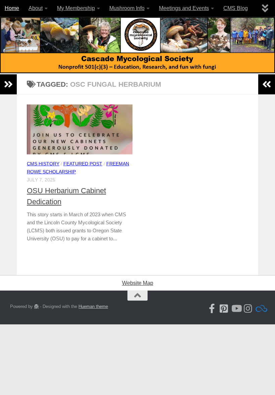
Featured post (82, 163)
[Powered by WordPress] (36, 306)
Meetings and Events (184, 8)
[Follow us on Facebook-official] (212, 308)
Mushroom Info (127, 8)
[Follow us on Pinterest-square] (224, 308)
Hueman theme (93, 306)
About (36, 8)
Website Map (137, 283)
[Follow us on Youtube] (236, 308)
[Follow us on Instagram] (248, 308)
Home (12, 8)
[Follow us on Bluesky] (260, 308)
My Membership (76, 8)
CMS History (43, 163)
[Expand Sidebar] (8, 84)
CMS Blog (235, 8)
